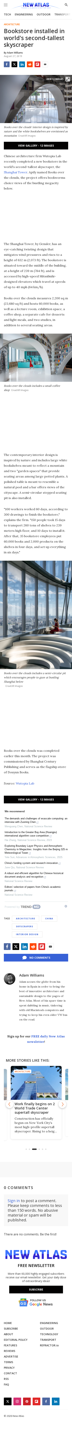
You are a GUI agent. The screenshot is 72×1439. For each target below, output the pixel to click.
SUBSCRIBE (11, 1328)
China (49, 918)
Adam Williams (31, 975)
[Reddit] (30, 64)
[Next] (62, 1104)
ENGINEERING (24, 14)
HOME (8, 1323)
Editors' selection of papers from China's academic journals (33, 888)
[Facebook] (7, 64)
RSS (6, 1379)
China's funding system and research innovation (31, 863)
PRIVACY (9, 1367)
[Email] (45, 64)
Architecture (12, 24)
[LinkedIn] (22, 64)
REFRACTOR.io (49, 1345)
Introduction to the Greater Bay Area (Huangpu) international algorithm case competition (31, 834)
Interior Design (27, 934)
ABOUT (8, 1334)
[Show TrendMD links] (65, 906)
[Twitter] (14, 64)
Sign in (14, 1200)
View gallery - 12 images (36, 145)
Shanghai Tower (15, 172)
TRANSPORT (62, 14)
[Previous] (9, 1104)
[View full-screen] (67, 79)
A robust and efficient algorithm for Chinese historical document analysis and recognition (34, 875)
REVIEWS (9, 1351)
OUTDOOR (43, 14)
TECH (7, 14)
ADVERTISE (11, 1356)
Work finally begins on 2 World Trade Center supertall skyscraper (33, 1108)
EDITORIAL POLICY (15, 1340)
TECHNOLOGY (49, 1334)
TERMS (8, 1362)
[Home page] (36, 6)
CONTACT (10, 1373)
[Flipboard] (37, 64)
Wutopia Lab (25, 783)
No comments (39, 957)
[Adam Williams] (9, 979)
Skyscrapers (24, 926)
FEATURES (10, 1345)
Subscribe (36, 1289)
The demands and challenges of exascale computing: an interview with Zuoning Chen (36, 820)
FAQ (6, 1384)
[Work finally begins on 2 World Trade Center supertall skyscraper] (34, 1083)
